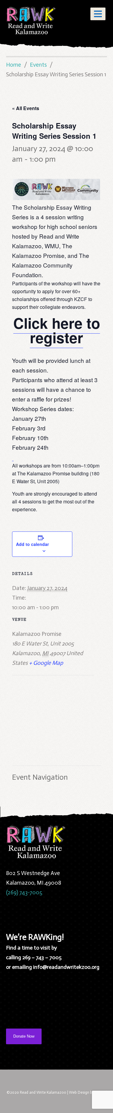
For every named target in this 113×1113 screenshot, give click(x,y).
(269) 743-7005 (24, 892)
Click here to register (56, 330)
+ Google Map (46, 662)
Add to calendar (32, 544)
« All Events (25, 108)
